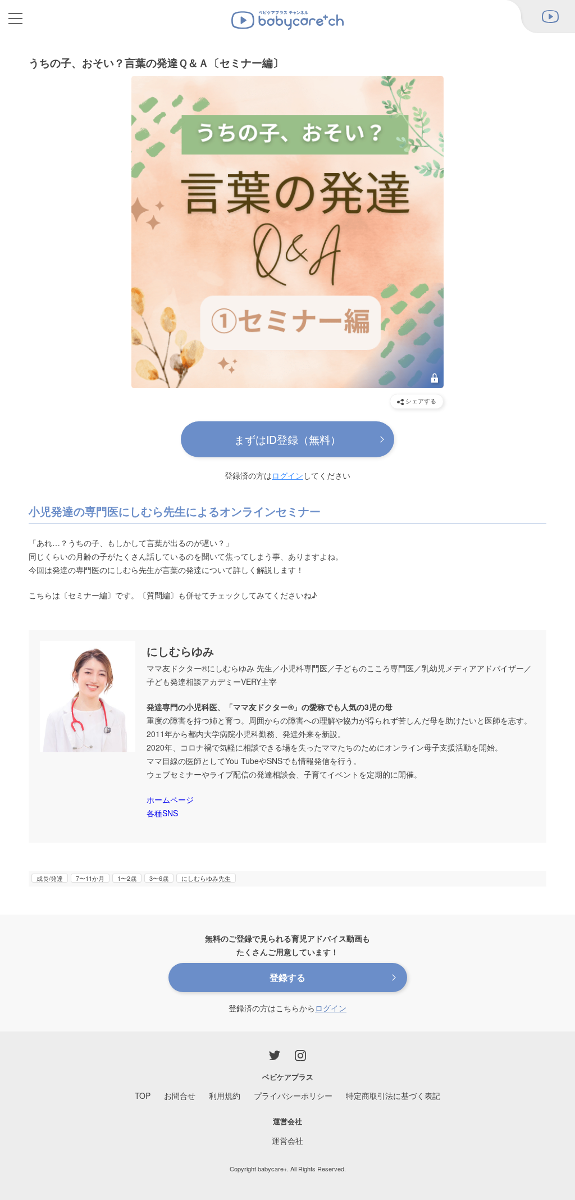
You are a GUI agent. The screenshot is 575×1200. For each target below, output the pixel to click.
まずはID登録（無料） (287, 439)
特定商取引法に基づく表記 (393, 1095)
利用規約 (224, 1095)
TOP (142, 1095)
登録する (287, 977)
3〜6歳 (158, 878)
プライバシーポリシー (293, 1095)
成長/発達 (49, 878)
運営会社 (287, 1140)
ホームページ (170, 799)
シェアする (420, 400)
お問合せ (179, 1095)
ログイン (287, 475)
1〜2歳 (126, 878)
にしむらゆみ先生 (206, 878)
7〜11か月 (90, 878)
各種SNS (162, 813)
